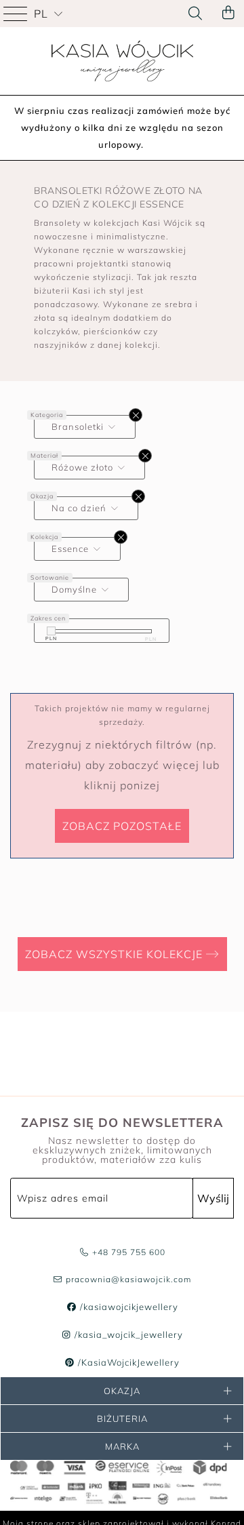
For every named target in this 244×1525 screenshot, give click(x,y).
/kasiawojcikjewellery (127, 1306)
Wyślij (213, 1198)
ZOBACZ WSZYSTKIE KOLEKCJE (115, 954)
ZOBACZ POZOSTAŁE (122, 826)
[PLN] (51, 631)
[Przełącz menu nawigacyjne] (17, 13)
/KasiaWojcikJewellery (127, 1362)
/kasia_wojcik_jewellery (127, 1334)
